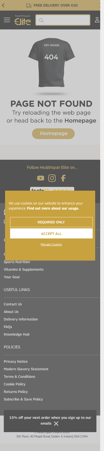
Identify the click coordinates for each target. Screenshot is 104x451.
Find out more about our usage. (53, 208)
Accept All (51, 233)
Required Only (51, 222)
